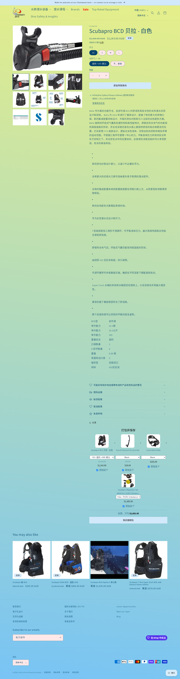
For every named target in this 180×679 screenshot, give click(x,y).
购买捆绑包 (128, 520)
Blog (119, 616)
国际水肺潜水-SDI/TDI (74, 606)
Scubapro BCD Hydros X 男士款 (104, 582)
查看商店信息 (98, 103)
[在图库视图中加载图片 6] (38, 99)
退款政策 (47, 673)
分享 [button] (94, 422)
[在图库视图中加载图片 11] (56, 117)
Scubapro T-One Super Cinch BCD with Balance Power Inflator (145, 583)
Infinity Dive (22, 673)
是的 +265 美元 (99, 63)
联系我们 (17, 606)
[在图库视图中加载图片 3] (56, 82)
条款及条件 (70, 621)
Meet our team (123, 611)
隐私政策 (69, 616)
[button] (40, 9)
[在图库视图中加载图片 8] (74, 99)
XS (93, 52)
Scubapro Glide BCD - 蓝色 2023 (65, 582)
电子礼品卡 (18, 611)
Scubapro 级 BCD (20, 582)
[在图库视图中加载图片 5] (21, 99)
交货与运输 (18, 616)
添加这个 (103, 470)
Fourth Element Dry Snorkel (127, 450)
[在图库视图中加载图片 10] (38, 117)
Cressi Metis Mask (153, 450)
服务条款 (66, 673)
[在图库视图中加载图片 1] (21, 82)
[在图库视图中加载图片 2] (38, 82)
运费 (102, 42)
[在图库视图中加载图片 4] (74, 82)
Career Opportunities (126, 606)
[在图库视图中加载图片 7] (56, 99)
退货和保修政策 (20, 621)
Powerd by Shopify (34, 673)
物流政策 (75, 673)
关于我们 (69, 611)
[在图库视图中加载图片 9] (21, 117)
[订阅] (60, 637)
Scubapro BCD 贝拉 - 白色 (102, 450)
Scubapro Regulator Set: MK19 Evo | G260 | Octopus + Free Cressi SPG (128, 491)
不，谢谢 (117, 63)
